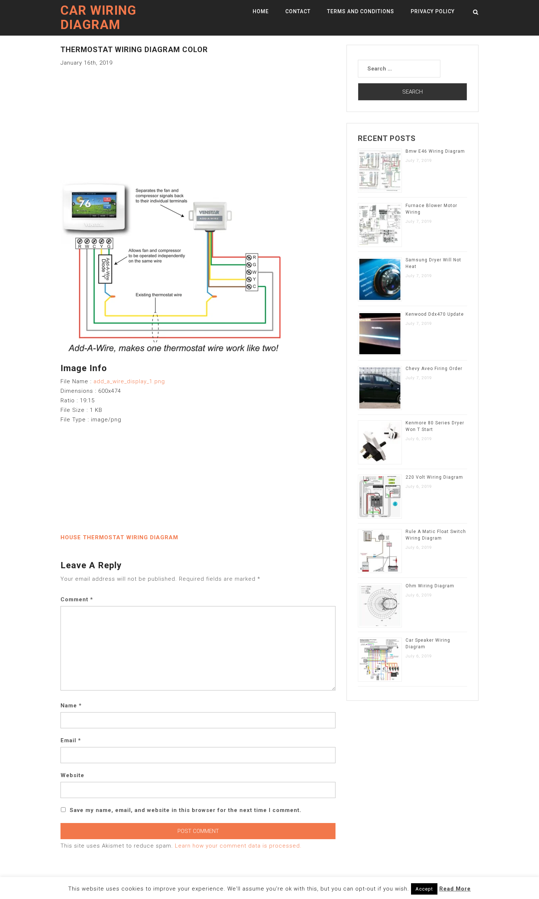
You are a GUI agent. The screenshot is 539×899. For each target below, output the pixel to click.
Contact (298, 11)
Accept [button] (424, 889)
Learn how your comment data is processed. (238, 845)
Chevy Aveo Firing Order (434, 368)
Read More (455, 888)
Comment (76, 599)
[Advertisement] (198, 119)
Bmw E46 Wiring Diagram (435, 151)
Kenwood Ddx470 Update (435, 314)
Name (71, 705)
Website (72, 775)
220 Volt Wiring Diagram (434, 477)
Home (261, 11)
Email (70, 740)
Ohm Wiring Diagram (430, 585)
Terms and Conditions (360, 11)
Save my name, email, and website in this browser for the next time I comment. (185, 810)
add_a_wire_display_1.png (129, 381)
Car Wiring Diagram (98, 17)
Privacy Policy (433, 11)
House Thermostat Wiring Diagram (119, 537)
